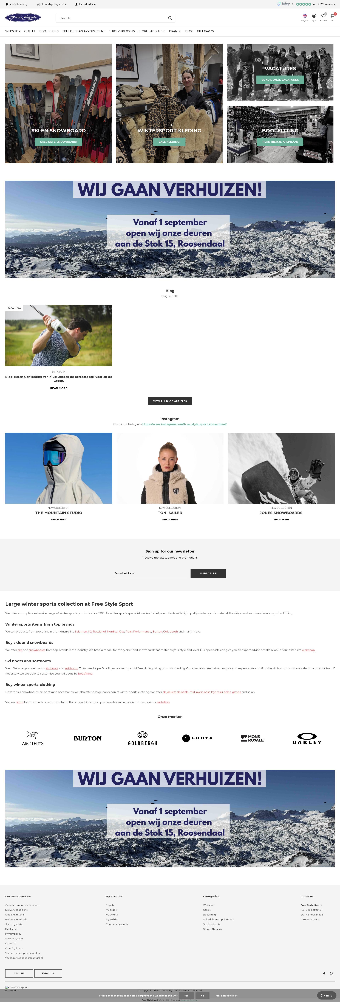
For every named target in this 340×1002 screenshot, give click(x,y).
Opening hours (13, 948)
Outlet (29, 31)
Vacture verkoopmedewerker (22, 953)
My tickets (112, 914)
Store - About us (152, 31)
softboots (71, 668)
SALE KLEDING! (169, 141)
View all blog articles (170, 401)
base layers (211, 692)
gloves (236, 692)
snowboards (37, 650)
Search (170, 18)
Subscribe (208, 573)
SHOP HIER (59, 519)
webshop (308, 650)
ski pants (182, 692)
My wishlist (112, 919)
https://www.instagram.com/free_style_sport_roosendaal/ (184, 424)
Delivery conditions (16, 909)
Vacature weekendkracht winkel (24, 957)
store (19, 702)
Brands (175, 31)
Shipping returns (14, 914)
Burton (157, 631)
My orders (111, 909)
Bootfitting (49, 31)
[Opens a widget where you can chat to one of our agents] (326, 995)
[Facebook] (324, 974)
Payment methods (16, 919)
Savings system (14, 938)
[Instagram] (331, 974)
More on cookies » (227, 995)
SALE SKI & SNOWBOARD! (58, 141)
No (202, 995)
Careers (10, 943)
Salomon (81, 631)
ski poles (225, 692)
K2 (90, 631)
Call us (19, 973)
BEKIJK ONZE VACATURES (280, 79)
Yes (186, 995)
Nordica (112, 631)
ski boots (52, 668)
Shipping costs (13, 924)
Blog (189, 31)
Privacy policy (13, 933)
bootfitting (85, 673)
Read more (58, 388)
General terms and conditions (22, 905)
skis (20, 650)
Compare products (117, 924)
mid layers (196, 692)
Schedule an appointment (84, 31)
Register (111, 905)
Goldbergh (170, 631)
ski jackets (169, 692)
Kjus (121, 631)
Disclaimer (11, 929)
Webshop (12, 31)
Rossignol (99, 631)
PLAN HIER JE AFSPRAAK (280, 141)
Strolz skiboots (122, 31)
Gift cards (205, 31)
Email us (48, 973)
